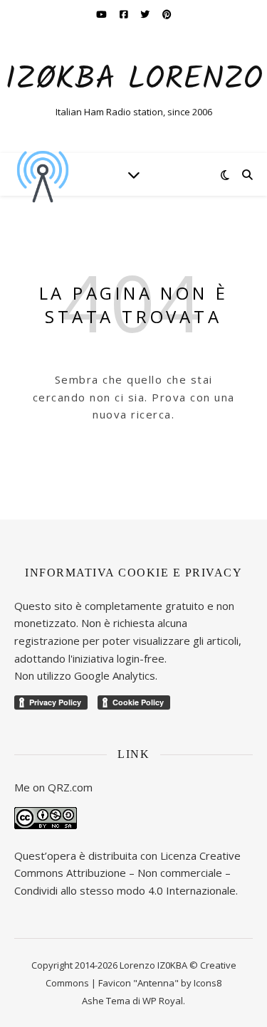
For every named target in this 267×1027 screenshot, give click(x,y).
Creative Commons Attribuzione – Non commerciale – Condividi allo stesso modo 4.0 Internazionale (127, 872)
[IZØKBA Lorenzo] (42, 174)
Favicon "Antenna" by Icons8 (159, 982)
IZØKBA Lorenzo (134, 80)
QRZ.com (70, 787)
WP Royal (162, 1000)
